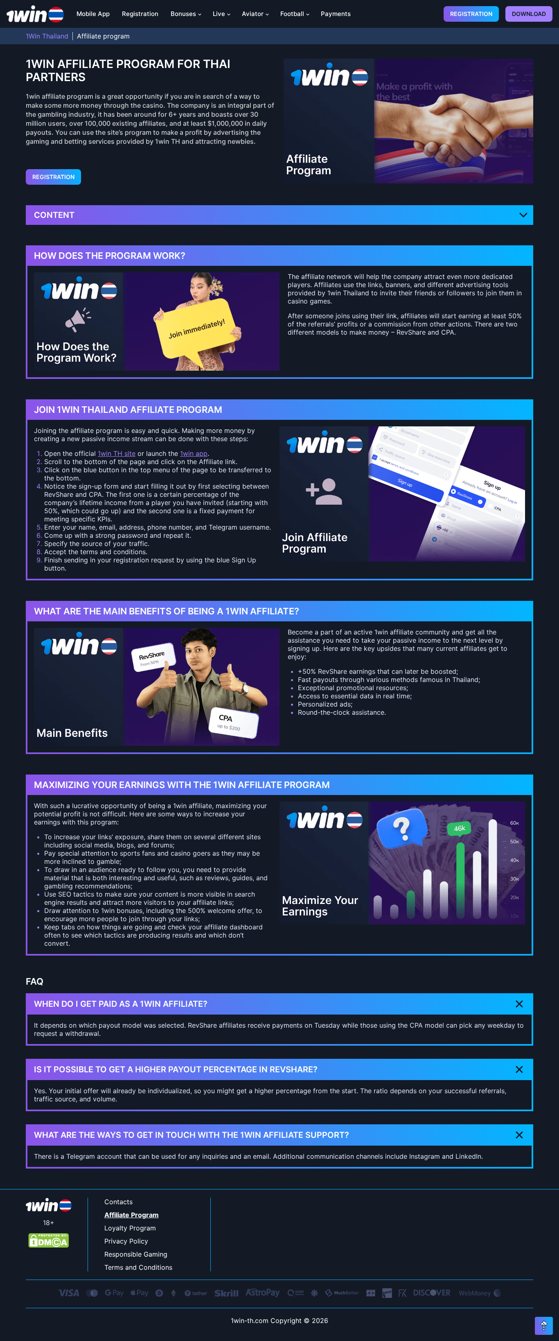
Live (219, 14)
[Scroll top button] (544, 1326)
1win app (193, 453)
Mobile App (93, 14)
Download (529, 13)
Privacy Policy (126, 1241)
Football (292, 14)
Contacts (118, 1202)
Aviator (253, 14)
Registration (140, 14)
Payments (336, 14)
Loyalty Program (130, 1228)
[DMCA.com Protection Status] (48, 1241)
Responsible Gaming (135, 1254)
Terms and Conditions (138, 1267)
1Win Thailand (47, 36)
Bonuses (183, 14)
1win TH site (116, 453)
